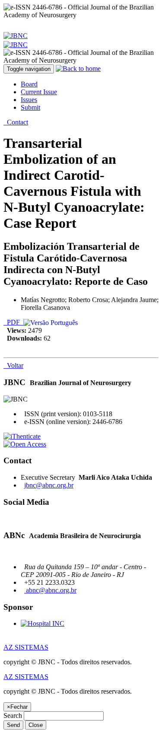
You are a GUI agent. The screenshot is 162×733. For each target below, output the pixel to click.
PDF (13, 322)
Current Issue (39, 92)
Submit (30, 107)
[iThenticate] (22, 436)
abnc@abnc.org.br (50, 590)
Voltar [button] (13, 365)
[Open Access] (24, 444)
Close (36, 725)
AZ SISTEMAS (25, 647)
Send (13, 725)
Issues (29, 99)
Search (12, 715)
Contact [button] (15, 122)
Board (29, 84)
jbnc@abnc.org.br (48, 485)
